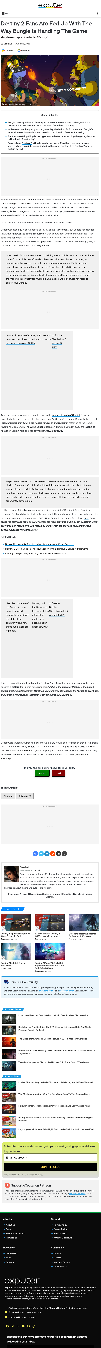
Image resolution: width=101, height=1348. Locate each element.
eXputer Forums (47, 1015)
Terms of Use (60, 1258)
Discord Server (66, 1015)
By (2, 43)
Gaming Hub (12, 1278)
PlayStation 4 (28, 775)
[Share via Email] (58, 878)
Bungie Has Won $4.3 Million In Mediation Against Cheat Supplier (39, 569)
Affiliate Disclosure (63, 1262)
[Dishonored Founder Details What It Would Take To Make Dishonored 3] (9, 1044)
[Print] (64, 878)
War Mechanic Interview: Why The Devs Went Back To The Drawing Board (54, 1119)
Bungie (11, 122)
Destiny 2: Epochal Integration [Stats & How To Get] (15, 959)
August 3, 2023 (57, 640)
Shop (8, 1282)
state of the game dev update (16, 203)
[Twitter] (41, 878)
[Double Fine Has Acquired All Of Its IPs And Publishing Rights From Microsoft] (9, 1111)
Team (8, 1254)
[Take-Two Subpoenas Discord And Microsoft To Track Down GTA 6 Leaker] (9, 1091)
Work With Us (60, 1291)
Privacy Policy (60, 1250)
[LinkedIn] (47, 878)
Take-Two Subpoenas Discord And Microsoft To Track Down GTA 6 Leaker (54, 1087)
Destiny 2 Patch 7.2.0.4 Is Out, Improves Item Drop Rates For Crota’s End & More (49, 990)
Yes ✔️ (42, 798)
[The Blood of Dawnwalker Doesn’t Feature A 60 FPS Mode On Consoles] (9, 1067)
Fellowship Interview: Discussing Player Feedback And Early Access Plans (54, 1130)
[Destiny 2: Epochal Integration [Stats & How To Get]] (16, 947)
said (86, 543)
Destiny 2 (27, 143)
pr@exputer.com (33, 1338)
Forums (57, 1278)
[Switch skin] (97, 13)
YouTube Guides (62, 1287)
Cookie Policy (60, 1254)
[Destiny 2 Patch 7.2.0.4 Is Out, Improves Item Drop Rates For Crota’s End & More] (50, 976)
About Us (10, 1250)
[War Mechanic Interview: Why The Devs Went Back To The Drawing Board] (9, 1123)
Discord (57, 1282)
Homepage (11, 1262)
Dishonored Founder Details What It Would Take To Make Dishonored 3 (53, 1040)
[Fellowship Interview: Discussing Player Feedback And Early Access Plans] (9, 1134)
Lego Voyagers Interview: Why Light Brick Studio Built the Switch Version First (56, 1154)
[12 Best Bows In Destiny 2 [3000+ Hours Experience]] (50, 947)
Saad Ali (6, 43)
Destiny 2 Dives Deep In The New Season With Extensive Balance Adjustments (46, 573)
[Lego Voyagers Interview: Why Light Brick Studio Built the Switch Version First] (9, 1158)
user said (42, 712)
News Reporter (26, 895)
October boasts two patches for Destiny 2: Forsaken (82, 959)
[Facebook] (35, 878)
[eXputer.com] (50, 5)
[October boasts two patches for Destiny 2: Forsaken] (84, 947)
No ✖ (58, 798)
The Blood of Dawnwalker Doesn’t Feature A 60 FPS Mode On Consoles (52, 1063)
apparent (66, 427)
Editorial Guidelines (15, 1258)
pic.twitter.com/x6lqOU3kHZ (25, 358)
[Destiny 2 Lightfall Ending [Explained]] (16, 976)
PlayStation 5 (79, 779)
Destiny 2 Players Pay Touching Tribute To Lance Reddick (35, 578)
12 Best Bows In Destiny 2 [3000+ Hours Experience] (47, 959)
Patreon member (77, 1218)
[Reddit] (52, 878)
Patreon (10, 1287)
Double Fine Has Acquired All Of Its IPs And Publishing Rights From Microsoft (55, 1107)
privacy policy (37, 1200)
